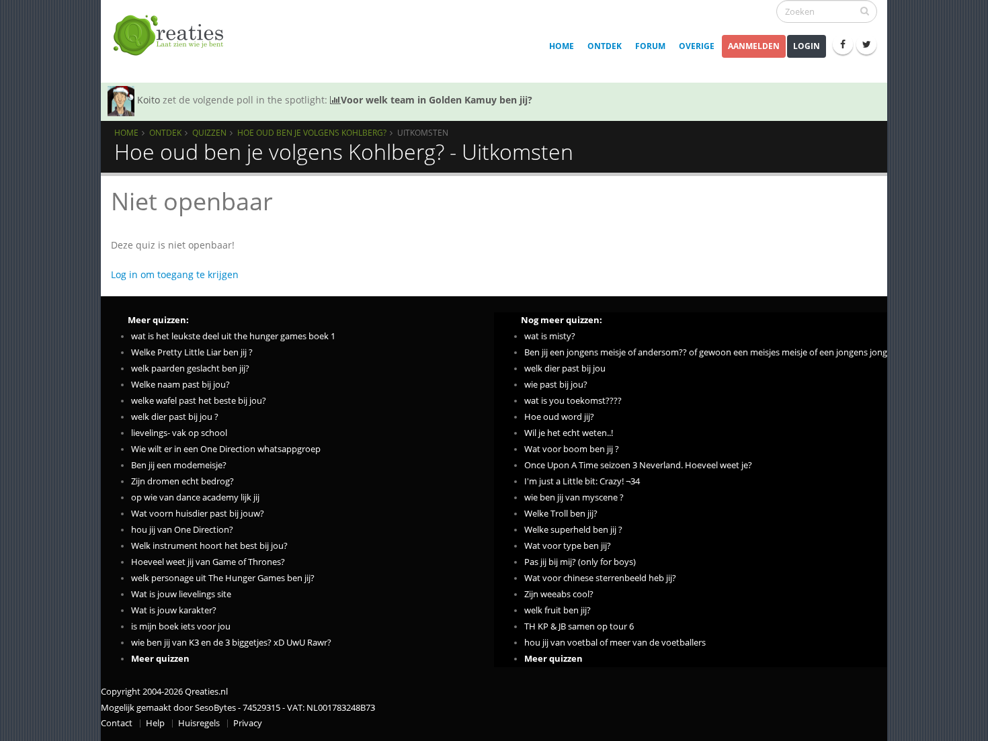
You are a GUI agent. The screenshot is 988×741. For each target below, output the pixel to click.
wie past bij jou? (555, 384)
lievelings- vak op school (179, 433)
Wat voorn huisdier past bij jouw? (197, 513)
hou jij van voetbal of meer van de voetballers (615, 642)
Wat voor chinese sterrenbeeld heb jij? (600, 578)
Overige (696, 46)
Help (155, 723)
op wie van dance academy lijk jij (195, 497)
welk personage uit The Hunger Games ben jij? (223, 578)
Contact (116, 723)
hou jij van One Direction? (182, 529)
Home (561, 46)
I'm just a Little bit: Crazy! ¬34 (582, 481)
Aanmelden (754, 46)
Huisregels (199, 723)
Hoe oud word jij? (559, 417)
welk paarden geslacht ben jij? (190, 368)
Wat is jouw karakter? (173, 610)
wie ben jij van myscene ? (574, 497)
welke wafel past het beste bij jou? (198, 400)
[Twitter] (866, 44)
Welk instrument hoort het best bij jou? (209, 546)
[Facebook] (843, 44)
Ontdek (604, 46)
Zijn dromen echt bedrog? (182, 481)
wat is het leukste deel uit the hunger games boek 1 (233, 336)
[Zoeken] (864, 10)
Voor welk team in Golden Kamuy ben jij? (436, 99)
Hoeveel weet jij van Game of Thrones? (208, 562)
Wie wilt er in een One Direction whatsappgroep (226, 449)
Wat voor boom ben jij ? (571, 449)
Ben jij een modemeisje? (179, 465)
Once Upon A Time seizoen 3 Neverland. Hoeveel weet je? (638, 465)
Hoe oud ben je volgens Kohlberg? (311, 132)
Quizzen (209, 132)
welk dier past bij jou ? (174, 417)
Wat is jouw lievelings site (181, 594)
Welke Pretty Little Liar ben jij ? (192, 352)
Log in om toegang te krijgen (175, 274)
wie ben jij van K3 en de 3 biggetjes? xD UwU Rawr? (231, 642)
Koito (148, 99)
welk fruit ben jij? (557, 610)
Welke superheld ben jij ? (573, 529)
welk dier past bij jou (565, 368)
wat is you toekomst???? (573, 400)
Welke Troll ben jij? (561, 513)
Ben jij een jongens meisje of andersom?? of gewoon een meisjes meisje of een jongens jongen (710, 352)
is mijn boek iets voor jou (181, 626)
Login (806, 46)
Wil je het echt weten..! (568, 433)
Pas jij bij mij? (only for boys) (580, 562)
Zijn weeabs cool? (558, 594)
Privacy (247, 723)
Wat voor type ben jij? (567, 546)
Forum (650, 46)
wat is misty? (549, 336)
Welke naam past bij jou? (180, 384)
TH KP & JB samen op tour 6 (579, 626)
